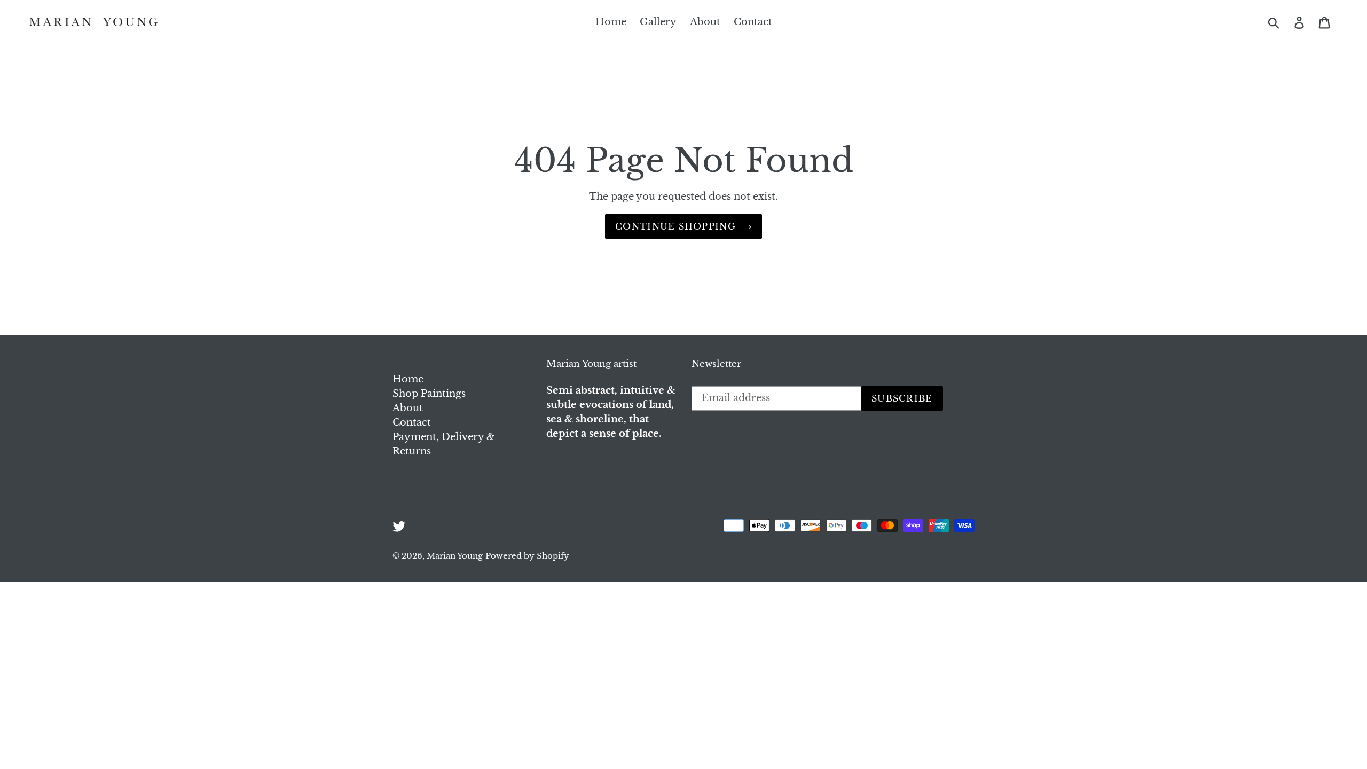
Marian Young (455, 556)
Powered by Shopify (527, 556)
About (407, 408)
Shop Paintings (429, 393)
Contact (411, 422)
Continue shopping (675, 226)
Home (407, 379)
